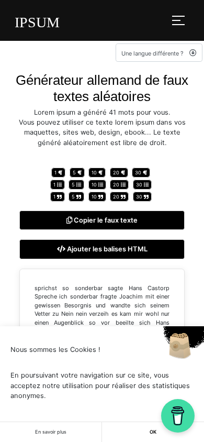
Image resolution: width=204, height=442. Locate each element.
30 (139, 172)
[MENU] (178, 20)
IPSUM (37, 22)
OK (153, 432)
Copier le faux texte (105, 220)
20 (117, 172)
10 (95, 172)
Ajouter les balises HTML (106, 249)
